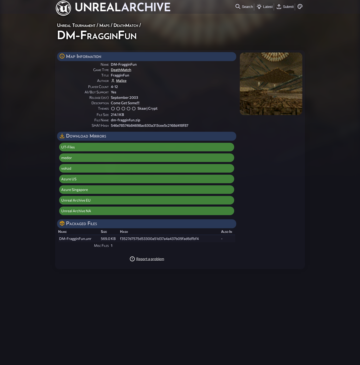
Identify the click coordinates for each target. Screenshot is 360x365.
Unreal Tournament (76, 25)
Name (105, 64)
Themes (103, 108)
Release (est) (99, 97)
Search (247, 7)
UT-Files (68, 147)
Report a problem (150, 259)
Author (103, 80)
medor (66, 158)
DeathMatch (126, 25)
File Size (103, 114)
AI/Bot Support (97, 92)
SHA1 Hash (100, 125)
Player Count (98, 86)
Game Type (101, 70)
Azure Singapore (74, 189)
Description (100, 103)
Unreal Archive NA (76, 211)
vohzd (66, 168)
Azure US (68, 179)
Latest (268, 7)
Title (105, 75)
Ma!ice (121, 80)
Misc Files (101, 245)
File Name (101, 120)
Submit (288, 7)
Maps (104, 25)
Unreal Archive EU (76, 200)
